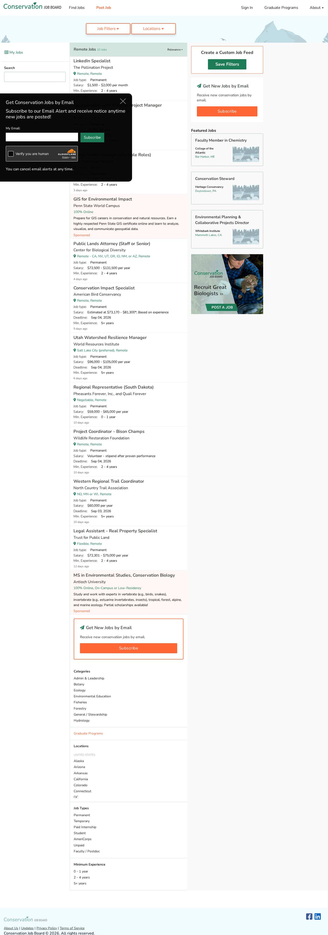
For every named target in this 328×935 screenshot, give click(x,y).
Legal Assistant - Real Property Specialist (115, 531)
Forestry (80, 708)
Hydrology (82, 720)
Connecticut (82, 791)
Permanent (82, 815)
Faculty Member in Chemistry (221, 140)
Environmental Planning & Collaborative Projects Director (222, 219)
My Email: (13, 128)
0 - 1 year (81, 871)
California (81, 779)
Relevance (174, 50)
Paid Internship (85, 827)
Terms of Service (72, 928)
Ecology (79, 690)
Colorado (80, 785)
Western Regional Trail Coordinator (108, 481)
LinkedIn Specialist (91, 61)
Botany (79, 684)
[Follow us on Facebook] (309, 917)
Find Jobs (77, 7)
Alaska (79, 761)
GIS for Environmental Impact (102, 199)
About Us (11, 928)
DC (76, 797)
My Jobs (15, 52)
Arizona (79, 767)
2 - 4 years (82, 877)
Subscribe (128, 648)
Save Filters (227, 64)
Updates (27, 928)
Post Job (103, 7)
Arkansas (81, 773)
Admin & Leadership (89, 678)
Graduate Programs (281, 7)
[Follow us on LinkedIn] (318, 917)
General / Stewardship (90, 714)
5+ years (80, 883)
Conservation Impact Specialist (104, 288)
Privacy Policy (46, 928)
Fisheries (80, 702)
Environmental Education (92, 696)
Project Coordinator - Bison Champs (109, 431)
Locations (152, 28)
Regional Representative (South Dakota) (113, 387)
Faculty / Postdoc (87, 851)
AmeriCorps (82, 839)
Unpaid (79, 845)
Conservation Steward (214, 178)
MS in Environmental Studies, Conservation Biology (124, 575)
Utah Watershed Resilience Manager (110, 337)
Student (80, 833)
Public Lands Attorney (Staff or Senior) (111, 244)
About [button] (316, 7)
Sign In (247, 7)
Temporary (82, 821)
